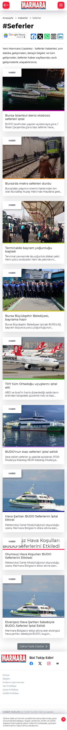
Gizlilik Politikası (11, 693)
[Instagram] (48, 663)
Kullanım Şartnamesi (13, 682)
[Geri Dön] (6, 5)
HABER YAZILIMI (11, 712)
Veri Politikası (9, 686)
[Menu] (61, 5)
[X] (40, 663)
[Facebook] (31, 663)
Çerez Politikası (10, 689)
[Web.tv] (57, 663)
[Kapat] (64, 719)
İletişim (6, 678)
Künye (6, 675)
